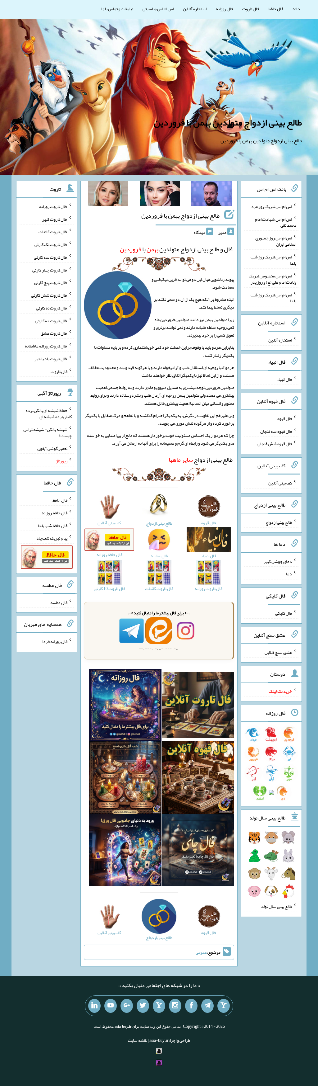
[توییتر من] (143, 1006)
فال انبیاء (284, 379)
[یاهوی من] (223, 1006)
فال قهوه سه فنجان (276, 431)
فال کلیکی (283, 613)
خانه (296, 8)
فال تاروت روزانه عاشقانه (46, 346)
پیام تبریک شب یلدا (51, 538)
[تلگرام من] (207, 1006)
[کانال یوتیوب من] (110, 1006)
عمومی (201, 952)
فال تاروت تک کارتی (50, 244)
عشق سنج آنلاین (278, 652)
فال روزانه (224, 8)
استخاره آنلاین (195, 8)
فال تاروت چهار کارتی (49, 269)
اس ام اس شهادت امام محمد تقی (275, 222)
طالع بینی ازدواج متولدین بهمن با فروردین (228, 122)
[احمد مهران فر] (211, 195)
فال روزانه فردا (54, 641)
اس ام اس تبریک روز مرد (271, 206)
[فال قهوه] (198, 779)
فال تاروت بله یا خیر (50, 358)
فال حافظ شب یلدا (52, 525)
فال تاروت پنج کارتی (50, 282)
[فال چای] (198, 851)
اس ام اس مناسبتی (158, 8)
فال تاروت (250, 8)
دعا (289, 573)
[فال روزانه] (125, 706)
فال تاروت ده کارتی (51, 320)
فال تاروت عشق (54, 333)
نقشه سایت (137, 1040)
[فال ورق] (125, 851)
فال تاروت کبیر (54, 219)
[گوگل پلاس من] (126, 1006)
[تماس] (159, 1006)
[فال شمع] (125, 779)
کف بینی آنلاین (280, 483)
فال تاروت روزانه (53, 206)
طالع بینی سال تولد (276, 906)
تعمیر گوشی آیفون (52, 448)
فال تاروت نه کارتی (51, 308)
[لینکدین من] (94, 1006)
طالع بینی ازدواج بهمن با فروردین (180, 215)
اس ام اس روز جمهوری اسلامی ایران (275, 241)
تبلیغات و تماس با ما (117, 8)
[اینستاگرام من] (175, 1006)
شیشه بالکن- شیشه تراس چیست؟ (47, 432)
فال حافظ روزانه (54, 512)
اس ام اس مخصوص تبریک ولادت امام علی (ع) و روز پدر (272, 279)
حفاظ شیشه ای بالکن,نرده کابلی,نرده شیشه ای (49, 413)
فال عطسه (58, 602)
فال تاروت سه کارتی (50, 257)
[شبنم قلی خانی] (108, 195)
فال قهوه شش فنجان (274, 443)
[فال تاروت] (198, 706)
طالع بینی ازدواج (201, 459)
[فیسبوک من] (191, 1006)
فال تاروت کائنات (53, 231)
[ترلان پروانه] (160, 195)
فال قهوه (284, 418)
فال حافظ (275, 8)
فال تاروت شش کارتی (49, 295)
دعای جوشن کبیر (278, 561)
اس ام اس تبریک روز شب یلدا (273, 260)
